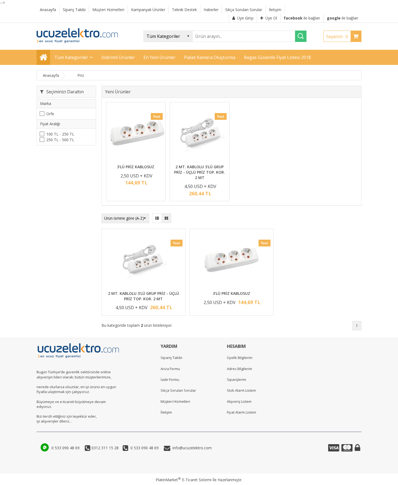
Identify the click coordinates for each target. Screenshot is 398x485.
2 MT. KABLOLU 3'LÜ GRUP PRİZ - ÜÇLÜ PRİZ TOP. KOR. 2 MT (199, 172)
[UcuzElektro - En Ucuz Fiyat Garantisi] (77, 41)
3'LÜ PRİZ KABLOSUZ (135, 166)
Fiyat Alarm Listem (241, 412)
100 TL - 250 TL (60, 134)
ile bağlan (302, 18)
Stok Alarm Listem (241, 390)
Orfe (50, 114)
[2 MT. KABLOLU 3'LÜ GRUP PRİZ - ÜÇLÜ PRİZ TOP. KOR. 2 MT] (199, 134)
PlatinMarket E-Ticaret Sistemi (183, 479)
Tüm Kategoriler (71, 57)
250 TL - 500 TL (60, 140)
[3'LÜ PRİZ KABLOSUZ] (135, 134)
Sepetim (337, 36)
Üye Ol (271, 18)
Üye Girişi (245, 18)
